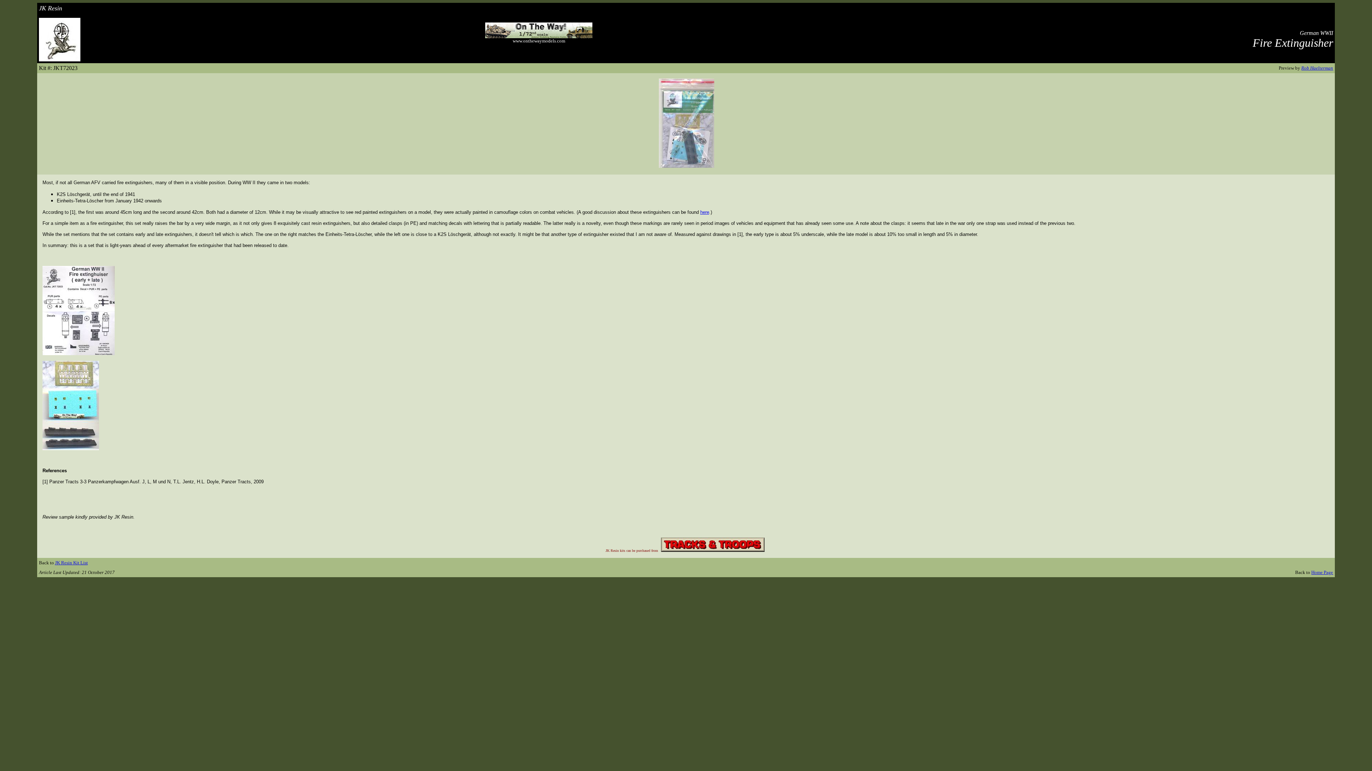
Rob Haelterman (1317, 68)
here (704, 212)
